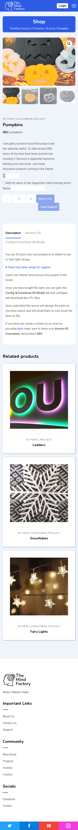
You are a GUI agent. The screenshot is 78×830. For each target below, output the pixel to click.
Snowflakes (39, 538)
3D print (9, 119)
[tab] (13, 233)
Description (13, 233)
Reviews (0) (33, 233)
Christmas (39, 533)
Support (8, 729)
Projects (8, 761)
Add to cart (45, 198)
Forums (7, 774)
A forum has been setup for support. (28, 267)
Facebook (9, 799)
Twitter (7, 806)
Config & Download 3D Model (25, 242)
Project (40, 119)
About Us (8, 716)
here (20, 328)
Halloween (24, 119)
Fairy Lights (39, 631)
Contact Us (10, 723)
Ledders (39, 445)
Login (62, 5)
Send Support (49, 206)
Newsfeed (9, 754)
